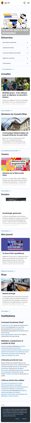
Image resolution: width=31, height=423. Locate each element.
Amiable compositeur (12, 350)
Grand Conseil (5, 327)
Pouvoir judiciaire (17, 329)
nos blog (19, 366)
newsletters (4, 366)
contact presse (11, 394)
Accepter (24, 418)
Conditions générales (7, 414)
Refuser (17, 418)
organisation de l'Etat (7, 325)
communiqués (8, 385)
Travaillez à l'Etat (10, 374)
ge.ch (7, 3)
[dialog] (15, 414)
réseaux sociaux (13, 364)
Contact (3, 405)
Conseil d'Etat (20, 327)
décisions (12, 387)
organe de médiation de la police (10, 355)
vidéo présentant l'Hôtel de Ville (13, 334)
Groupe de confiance (14, 353)
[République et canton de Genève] (2, 3)
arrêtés (18, 387)
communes (4, 332)
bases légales (8, 392)
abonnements (5, 368)
